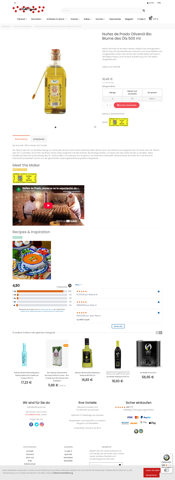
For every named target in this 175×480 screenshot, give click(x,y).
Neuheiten (68, 457)
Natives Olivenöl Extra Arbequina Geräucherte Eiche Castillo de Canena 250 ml (26, 375)
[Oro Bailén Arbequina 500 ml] (118, 354)
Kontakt (29, 451)
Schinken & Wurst (56, 19)
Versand (30, 454)
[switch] (166, 470)
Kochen (99, 19)
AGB (30, 460)
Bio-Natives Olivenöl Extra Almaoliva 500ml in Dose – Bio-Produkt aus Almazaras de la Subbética (57, 377)
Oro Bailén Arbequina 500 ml (118, 377)
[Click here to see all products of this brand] (118, 122)
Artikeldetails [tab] (38, 139)
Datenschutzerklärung (63, 473)
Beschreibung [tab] (21, 139)
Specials (68, 454)
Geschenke (115, 19)
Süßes (87, 19)
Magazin (129, 19)
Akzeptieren (151, 475)
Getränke (36, 19)
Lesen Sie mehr (153, 470)
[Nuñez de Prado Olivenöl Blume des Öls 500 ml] (95, 127)
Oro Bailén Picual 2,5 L (148, 373)
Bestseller (68, 460)
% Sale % (141, 19)
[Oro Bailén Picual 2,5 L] (148, 354)
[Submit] (120, 465)
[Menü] (170, 454)
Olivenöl (21, 19)
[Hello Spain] (29, 10)
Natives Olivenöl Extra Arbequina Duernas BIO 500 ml (87, 374)
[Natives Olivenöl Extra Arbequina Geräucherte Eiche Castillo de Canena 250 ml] (27, 354)
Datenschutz (30, 464)
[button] (159, 3)
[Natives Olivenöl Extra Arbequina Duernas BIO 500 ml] (87, 354)
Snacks (74, 19)
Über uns (30, 457)
